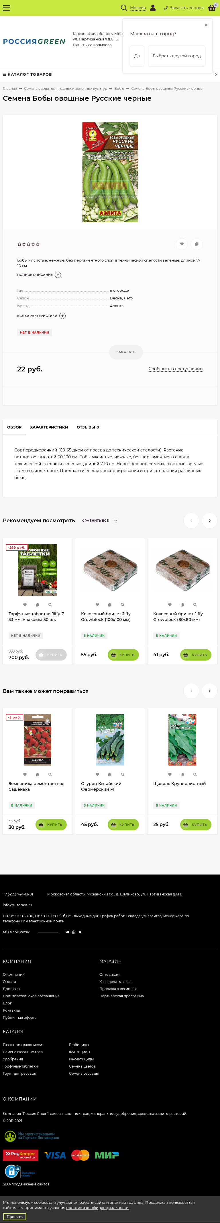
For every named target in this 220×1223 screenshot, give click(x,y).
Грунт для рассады (19, 1073)
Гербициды (79, 1045)
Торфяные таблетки (20, 1066)
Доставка (11, 989)
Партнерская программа (121, 996)
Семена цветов (82, 1066)
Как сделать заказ (115, 981)
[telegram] (79, 932)
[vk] (67, 932)
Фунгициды (79, 1052)
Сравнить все (95, 521)
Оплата (9, 981)
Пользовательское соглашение (31, 996)
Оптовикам (109, 974)
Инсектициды (81, 1059)
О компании (14, 974)
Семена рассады (84, 1073)
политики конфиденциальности (97, 1207)
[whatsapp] (73, 932)
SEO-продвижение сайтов (26, 1184)
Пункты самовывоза (92, 44)
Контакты (11, 1010)
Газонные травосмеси (22, 1045)
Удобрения (13, 1059)
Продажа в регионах (117, 989)
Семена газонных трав (23, 1052)
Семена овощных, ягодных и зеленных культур (65, 88)
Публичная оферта (20, 1017)
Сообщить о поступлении (176, 368)
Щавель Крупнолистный (179, 783)
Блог (7, 1003)
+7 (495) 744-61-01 (18, 894)
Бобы (119, 88)
